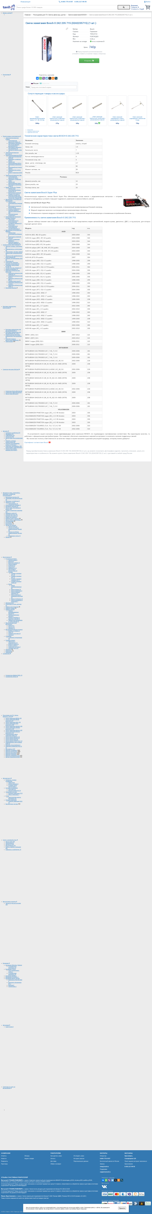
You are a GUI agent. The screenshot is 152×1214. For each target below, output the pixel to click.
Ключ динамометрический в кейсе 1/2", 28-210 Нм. (37, 118)
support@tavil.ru (105, 1172)
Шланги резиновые (12, 269)
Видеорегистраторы (12, 497)
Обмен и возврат (56, 1164)
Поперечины (12, 986)
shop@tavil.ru (104, 1166)
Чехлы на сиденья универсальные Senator (15, 529)
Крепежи (11, 985)
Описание (30, 129)
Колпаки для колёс (12, 515)
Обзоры (26, 1156)
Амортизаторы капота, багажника (14, 798)
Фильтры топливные (11, 750)
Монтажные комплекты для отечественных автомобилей (14, 145)
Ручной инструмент (11, 558)
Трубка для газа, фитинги (13, 267)
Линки (11, 782)
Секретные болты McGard (14, 391)
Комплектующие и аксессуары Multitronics (12, 339)
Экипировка (10, 843)
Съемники (8, 636)
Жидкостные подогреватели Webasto (15, 234)
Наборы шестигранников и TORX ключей (15, 621)
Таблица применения (33, 131)
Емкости (11, 625)
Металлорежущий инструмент (14, 629)
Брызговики (9, 523)
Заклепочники (12, 560)
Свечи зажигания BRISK (13, 718)
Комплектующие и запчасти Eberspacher (14, 211)
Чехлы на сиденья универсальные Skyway (15, 533)
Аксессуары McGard (12, 393)
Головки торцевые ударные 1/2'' (16, 579)
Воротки (11, 561)
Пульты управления (14, 208)
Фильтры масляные (11, 753)
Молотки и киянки (14, 562)
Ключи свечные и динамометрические (17, 596)
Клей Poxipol (9, 1026)
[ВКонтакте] (37, 78)
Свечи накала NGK (12, 739)
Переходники (12, 564)
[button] (67, 28)
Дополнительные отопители (13, 214)
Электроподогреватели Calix (14, 175)
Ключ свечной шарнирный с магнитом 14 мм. (137, 118)
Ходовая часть (13, 648)
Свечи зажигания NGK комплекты (12, 724)
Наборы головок (10, 608)
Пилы (10, 632)
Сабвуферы (10, 435)
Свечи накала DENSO (13, 738)
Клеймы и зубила (14, 631)
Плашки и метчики (14, 633)
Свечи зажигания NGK (13, 722)
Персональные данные (81, 1161)
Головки (10, 572)
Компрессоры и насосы (12, 518)
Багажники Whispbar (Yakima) (14, 965)
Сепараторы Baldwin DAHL (14, 675)
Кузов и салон (12, 645)
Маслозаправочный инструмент (11, 623)
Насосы (11, 627)
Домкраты (8, 649)
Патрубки (12, 789)
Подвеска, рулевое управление (11, 780)
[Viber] (43, 78)
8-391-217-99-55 (81, 2)
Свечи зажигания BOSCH (14, 730)
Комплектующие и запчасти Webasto (14, 242)
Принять (122, 1208)
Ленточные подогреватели (13, 220)
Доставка (53, 1161)
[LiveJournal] (56, 78)
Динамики (9, 434)
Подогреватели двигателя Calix (13, 177)
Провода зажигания (11, 800)
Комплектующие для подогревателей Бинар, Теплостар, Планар (14, 197)
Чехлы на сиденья (11, 525)
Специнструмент (10, 640)
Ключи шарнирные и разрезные (17, 600)
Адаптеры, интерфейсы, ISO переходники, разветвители (14, 446)
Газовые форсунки (14, 281)
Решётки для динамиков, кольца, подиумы (13, 444)
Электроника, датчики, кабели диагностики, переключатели (14, 253)
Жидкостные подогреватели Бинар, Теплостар (14, 190)
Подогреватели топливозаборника (14, 228)
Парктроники (9, 341)
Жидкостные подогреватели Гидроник (15, 203)
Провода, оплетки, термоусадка (11, 441)
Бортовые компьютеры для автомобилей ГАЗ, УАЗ (13, 332)
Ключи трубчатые (17, 598)
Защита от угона (10, 502)
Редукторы (9, 261)
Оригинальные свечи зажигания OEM (12, 735)
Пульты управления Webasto (14, 240)
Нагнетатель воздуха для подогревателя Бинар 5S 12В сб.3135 (49, 1189)
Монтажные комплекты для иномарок (14, 148)
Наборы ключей (10, 609)
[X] (50, 78)
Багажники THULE (11, 969)
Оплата (53, 1158)
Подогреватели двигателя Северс (14, 141)
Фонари (8, 537)
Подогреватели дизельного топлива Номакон (13, 217)
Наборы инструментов (12, 607)
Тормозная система (14, 647)
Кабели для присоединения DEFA (14, 162)
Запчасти (10, 844)
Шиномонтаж (10, 602)
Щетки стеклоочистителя (13, 757)
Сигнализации (13, 503)
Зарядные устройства (13, 501)
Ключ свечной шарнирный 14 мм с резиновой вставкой (117, 118)
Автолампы (10, 749)
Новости (3, 1158)
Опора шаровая (13, 784)
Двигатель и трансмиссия (12, 642)
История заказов (79, 1158)
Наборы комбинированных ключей (13, 612)
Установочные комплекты (12, 967)
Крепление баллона (11, 288)
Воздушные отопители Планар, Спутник (14, 193)
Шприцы (11, 628)
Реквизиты (4, 1161)
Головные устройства (13, 432)
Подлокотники (9, 521)
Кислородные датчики (12, 804)
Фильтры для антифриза (13, 745)
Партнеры (4, 1164)
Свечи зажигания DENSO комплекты (13, 728)
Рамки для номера (11, 517)
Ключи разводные (16, 590)
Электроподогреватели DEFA (14, 155)
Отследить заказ (79, 1156)
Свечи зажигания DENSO (14, 726)
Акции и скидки (29, 1158)
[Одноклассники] (53, 78)
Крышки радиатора (14, 790)
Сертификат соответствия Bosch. (36, 442)
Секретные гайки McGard (14, 392)
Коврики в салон (11, 513)
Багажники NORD (11, 975)
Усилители (10, 436)
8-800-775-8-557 (67, 2)
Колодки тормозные (15, 793)
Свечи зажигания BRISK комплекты (12, 720)
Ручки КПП (9, 522)
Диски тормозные (13, 794)
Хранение (8, 652)
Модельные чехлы (14, 535)
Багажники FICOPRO (12, 977)
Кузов (7, 796)
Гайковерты (12, 568)
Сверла (11, 635)
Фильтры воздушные (11, 751)
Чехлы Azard (12, 526)
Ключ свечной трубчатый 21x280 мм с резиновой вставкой (57, 118)
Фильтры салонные (11, 754)
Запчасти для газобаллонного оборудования (14, 256)
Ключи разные (16, 589)
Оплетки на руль (11, 514)
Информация (25, 2)
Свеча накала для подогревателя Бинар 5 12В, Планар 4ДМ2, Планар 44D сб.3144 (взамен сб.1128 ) (54, 1196)
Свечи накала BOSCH (13, 737)
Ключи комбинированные (16, 587)
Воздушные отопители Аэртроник (14, 206)
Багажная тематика (12, 506)
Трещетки (11, 566)
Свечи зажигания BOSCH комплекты (13, 732)
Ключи (10, 584)
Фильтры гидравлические (13, 755)
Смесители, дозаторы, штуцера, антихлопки (12, 263)
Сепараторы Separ (12, 676)
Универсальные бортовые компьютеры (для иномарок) (14, 336)
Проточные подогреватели (13, 225)
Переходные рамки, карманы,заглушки (11, 449)
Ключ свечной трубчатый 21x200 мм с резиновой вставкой (77, 118)
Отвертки (11, 565)
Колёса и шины (13, 644)
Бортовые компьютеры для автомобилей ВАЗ (13, 330)
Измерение (9, 651)
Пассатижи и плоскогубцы (12, 570)
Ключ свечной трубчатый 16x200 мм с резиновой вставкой (97, 118)
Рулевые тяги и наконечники (12, 786)
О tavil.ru (3, 1156)
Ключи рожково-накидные (15, 592)
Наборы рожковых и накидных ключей (14, 618)
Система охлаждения (12, 788)
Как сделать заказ (56, 1156)
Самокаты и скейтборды (13, 849)
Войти (148, 2)
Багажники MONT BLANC (13, 978)
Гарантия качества (32, 132)
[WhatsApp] (40, 78)
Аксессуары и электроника (13, 519)
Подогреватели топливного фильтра (14, 222)
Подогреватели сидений (13, 505)
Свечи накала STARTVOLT (14, 741)
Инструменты (11, 845)
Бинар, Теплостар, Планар (13, 187)
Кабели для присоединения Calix (14, 182)
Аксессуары (10, 841)
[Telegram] (46, 78)
